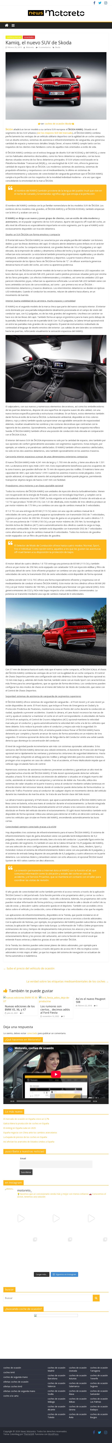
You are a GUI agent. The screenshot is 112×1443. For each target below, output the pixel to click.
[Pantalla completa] (104, 1101)
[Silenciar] (100, 1101)
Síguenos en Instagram (66, 1274)
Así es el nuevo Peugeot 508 (90, 1000)
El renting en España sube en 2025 (19, 1128)
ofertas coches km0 (12, 1386)
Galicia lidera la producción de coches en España (26, 1123)
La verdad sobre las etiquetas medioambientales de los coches (67, 981)
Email (23, 1158)
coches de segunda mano (15, 1377)
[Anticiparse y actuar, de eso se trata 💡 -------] (56, 1253)
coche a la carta (10, 1395)
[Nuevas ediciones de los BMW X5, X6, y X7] (20, 997)
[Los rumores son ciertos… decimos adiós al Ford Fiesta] (56, 997)
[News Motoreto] (6, 25)
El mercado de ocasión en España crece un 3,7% (26, 1119)
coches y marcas (14, 37)
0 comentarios (44, 47)
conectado (32, 1033)
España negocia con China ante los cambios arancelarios (30, 1132)
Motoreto (30, 47)
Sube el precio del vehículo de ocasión (28, 968)
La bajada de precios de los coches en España (25, 1137)
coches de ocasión (12, 1367)
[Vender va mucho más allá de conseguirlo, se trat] (91, 1253)
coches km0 (9, 1372)
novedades (29, 37)
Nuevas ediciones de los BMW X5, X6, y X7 (20, 1008)
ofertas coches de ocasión (15, 1381)
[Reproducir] (7, 1101)
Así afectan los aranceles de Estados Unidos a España (28, 1141)
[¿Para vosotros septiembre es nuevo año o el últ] (91, 1218)
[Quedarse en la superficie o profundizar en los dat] (20, 1253)
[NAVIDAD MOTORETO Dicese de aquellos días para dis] (20, 1218)
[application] (56, 1074)
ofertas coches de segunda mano (19, 1391)
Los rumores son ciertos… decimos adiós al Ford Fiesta (55, 1009)
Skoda (57, 47)
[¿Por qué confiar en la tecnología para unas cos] (56, 1218)
